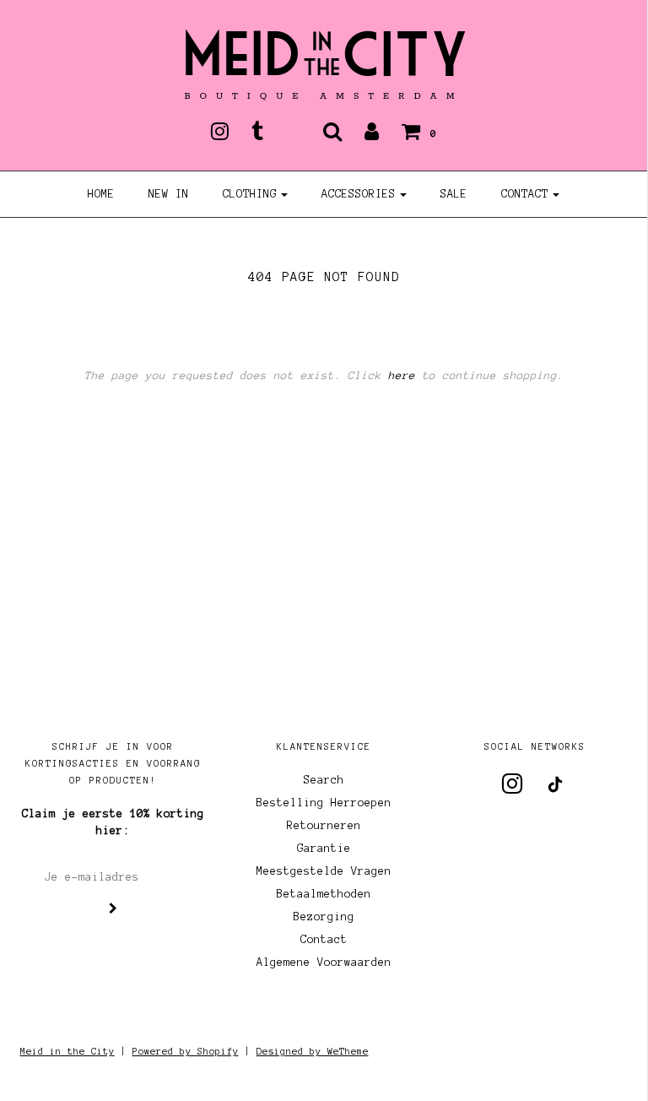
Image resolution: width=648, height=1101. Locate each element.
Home (101, 194)
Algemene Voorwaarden (324, 962)
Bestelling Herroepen (324, 803)
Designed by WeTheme (312, 1051)
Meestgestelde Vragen (324, 871)
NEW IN (168, 194)
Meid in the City (67, 1051)
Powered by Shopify (185, 1051)
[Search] (332, 131)
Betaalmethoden (324, 894)
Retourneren (324, 826)
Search (324, 780)
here (401, 376)
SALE (453, 194)
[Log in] (371, 131)
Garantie (324, 848)
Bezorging (324, 917)
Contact (324, 940)
